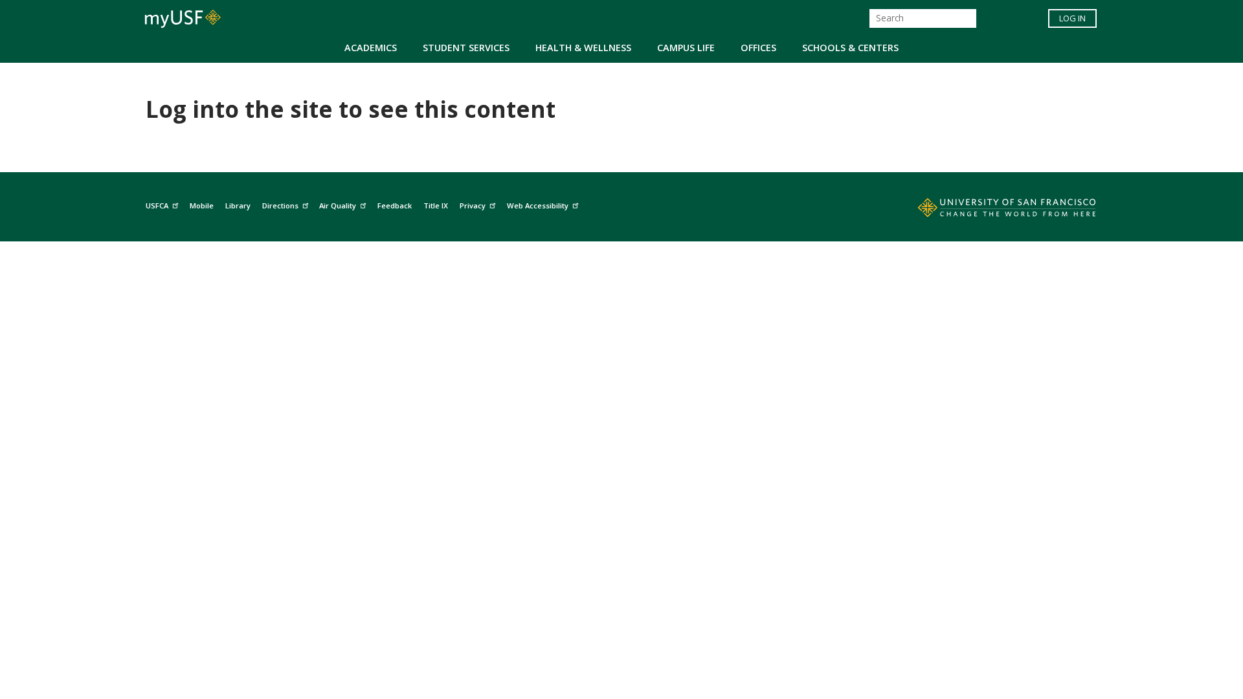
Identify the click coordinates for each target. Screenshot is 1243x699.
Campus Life (686, 47)
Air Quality (337, 205)
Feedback (394, 205)
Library (238, 205)
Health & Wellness (583, 47)
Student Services (466, 47)
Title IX (435, 205)
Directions (280, 205)
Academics (370, 47)
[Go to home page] (992, 210)
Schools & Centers (850, 47)
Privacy (473, 205)
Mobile (202, 205)
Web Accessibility (537, 205)
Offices (758, 47)
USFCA (157, 205)
